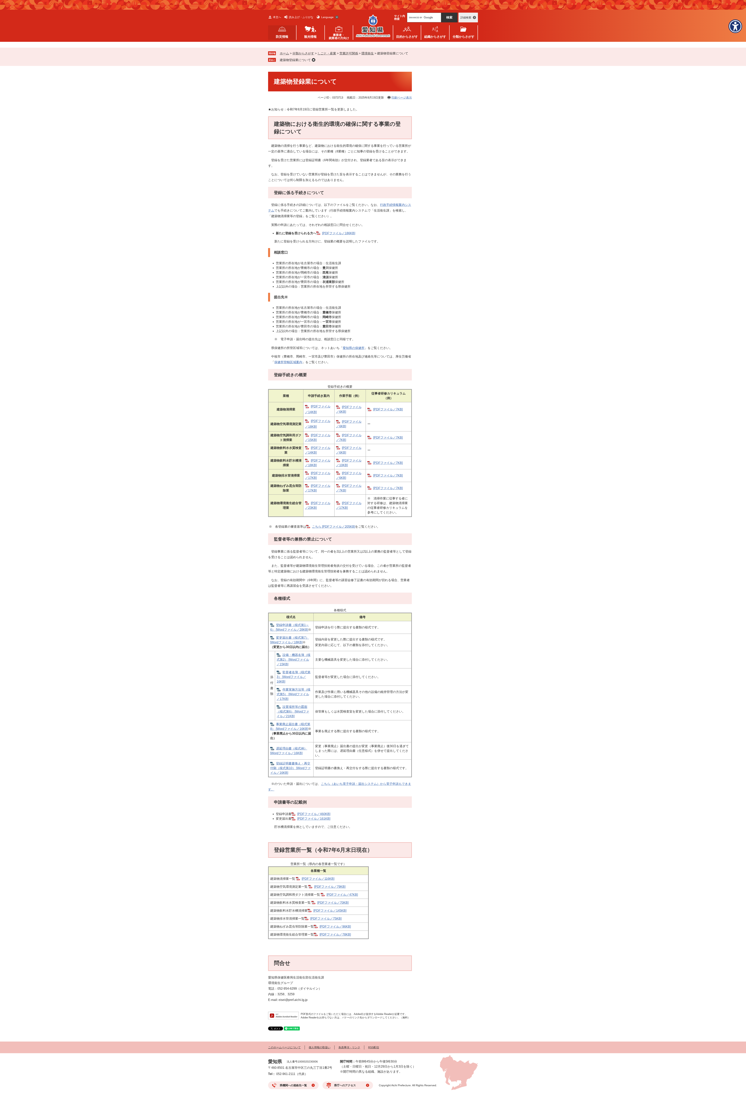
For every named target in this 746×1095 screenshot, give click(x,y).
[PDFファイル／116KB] (318, 878)
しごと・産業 (326, 53)
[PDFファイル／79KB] (329, 886)
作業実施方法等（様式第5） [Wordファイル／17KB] (293, 694)
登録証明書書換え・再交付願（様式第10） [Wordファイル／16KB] (290, 768)
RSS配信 (373, 1047)
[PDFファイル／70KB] (333, 902)
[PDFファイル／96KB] (335, 926)
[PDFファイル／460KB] (313, 814)
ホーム (284, 53)
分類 (463, 36)
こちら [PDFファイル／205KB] (333, 526)
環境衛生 (367, 53)
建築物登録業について (295, 60)
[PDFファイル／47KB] (342, 894)
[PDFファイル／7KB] (388, 409)
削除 (313, 60)
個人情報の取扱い (319, 1047)
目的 (407, 36)
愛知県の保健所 (353, 348)
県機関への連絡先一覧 (293, 1085)
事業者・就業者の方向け (339, 36)
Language (327, 17)
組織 (435, 36)
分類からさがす (303, 53)
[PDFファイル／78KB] (335, 934)
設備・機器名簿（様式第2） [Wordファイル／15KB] (293, 659)
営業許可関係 (348, 53)
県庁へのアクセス (345, 1085)
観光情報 (310, 36)
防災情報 (282, 36)
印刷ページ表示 (401, 97)
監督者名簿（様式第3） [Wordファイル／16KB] (293, 677)
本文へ (277, 17)
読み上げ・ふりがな (301, 17)
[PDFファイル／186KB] (338, 233)
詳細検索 (465, 17)
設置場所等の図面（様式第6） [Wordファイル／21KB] (293, 711)
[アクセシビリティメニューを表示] (735, 26)
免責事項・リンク (349, 1047)
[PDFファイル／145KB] (329, 910)
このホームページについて (284, 1047)
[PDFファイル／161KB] (313, 818)
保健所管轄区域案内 (288, 362)
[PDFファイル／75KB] (326, 918)
